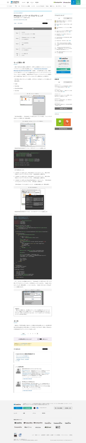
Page (17, 33)
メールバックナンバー (64, 66)
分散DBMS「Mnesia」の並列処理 (22, 359)
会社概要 (51, 434)
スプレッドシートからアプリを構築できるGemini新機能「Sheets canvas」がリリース (64, 31)
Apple (15, 23)
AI (19, 6)
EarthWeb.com (26, 374)
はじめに (23, 32)
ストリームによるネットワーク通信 (28, 33)
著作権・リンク (37, 434)
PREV (24, 333)
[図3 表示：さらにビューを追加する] (33, 105)
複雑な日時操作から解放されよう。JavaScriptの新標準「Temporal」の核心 (64, 21)
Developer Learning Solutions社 (29, 384)
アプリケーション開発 (25, 6)
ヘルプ (33, 434)
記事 (28, 2)
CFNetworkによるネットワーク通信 (28, 37)
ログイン (22, 345)
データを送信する (25, 39)
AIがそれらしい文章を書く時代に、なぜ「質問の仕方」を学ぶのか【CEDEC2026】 (63, 100)
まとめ (23, 55)
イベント (32, 2)
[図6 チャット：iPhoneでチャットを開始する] (33, 298)
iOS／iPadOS (20, 23)
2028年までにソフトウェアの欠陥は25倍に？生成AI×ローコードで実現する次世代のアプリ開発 (63, 86)
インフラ (33, 6)
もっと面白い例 (25, 53)
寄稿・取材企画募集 (58, 408)
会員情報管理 (43, 434)
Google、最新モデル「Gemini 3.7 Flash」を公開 (64, 24)
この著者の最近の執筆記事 (27, 378)
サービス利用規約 (57, 434)
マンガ (64, 6)
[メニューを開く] (8, 2)
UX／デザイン (59, 6)
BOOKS (36, 2)
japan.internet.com (17, 19)
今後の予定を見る (64, 128)
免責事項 (48, 434)
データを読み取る (25, 42)
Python (47, 6)
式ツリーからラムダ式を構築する (22, 356)
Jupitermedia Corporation (27, 373)
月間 (68, 18)
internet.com (47, 373)
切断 (22, 44)
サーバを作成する (25, 50)
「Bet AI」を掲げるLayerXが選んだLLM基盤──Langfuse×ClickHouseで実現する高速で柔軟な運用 (64, 44)
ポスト (45, 23)
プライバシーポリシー (64, 434)
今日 (59, 18)
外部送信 (70, 434)
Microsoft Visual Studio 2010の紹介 (22, 357)
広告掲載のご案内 (68, 408)
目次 (33, 28)
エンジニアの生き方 (40, 6)
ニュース (23, 2)
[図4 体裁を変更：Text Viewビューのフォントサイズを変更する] (33, 134)
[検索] (16, 6)
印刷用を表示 (17, 349)
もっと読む (18, 360)
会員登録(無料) (24, 343)
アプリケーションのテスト (27, 48)
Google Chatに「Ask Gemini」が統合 (62, 40)
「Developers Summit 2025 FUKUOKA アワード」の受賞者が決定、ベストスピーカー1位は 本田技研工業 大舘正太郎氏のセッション (64, 48)
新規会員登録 (64, 69)
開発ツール (52, 6)
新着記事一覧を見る (63, 108)
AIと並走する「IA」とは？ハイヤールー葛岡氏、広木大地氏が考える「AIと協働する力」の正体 (63, 96)
